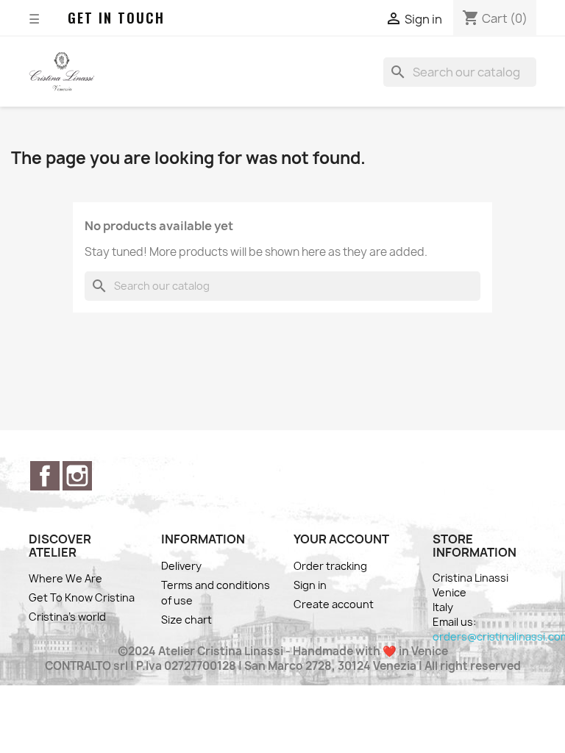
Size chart (186, 620)
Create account (334, 604)
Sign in (310, 585)
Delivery (181, 566)
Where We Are (65, 578)
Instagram (77, 475)
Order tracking (330, 566)
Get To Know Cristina (82, 597)
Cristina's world (67, 617)
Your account (341, 539)
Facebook (45, 475)
